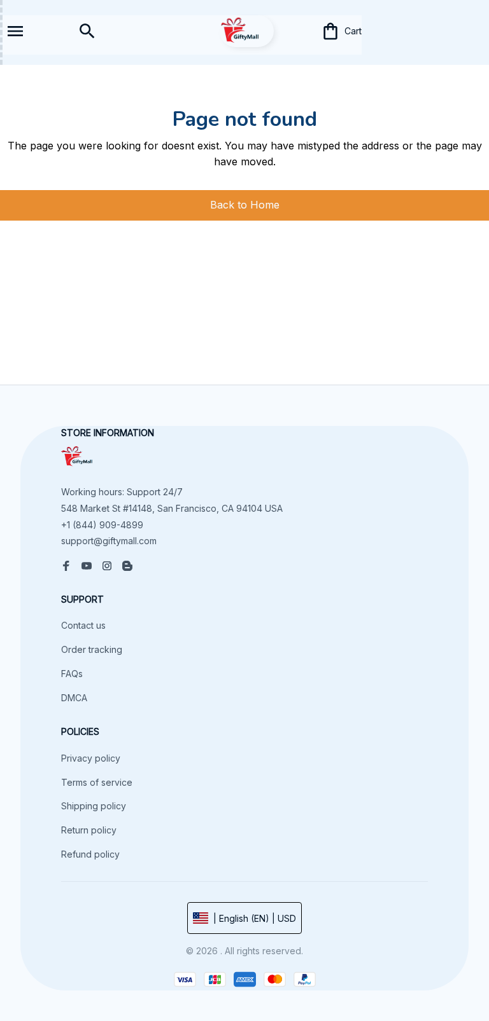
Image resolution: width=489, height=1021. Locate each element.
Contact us (83, 625)
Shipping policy (93, 805)
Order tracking (91, 649)
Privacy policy (90, 758)
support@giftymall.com (109, 540)
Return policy (89, 830)
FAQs (72, 673)
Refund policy (90, 854)
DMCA (74, 697)
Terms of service (96, 782)
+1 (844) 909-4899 (102, 524)
